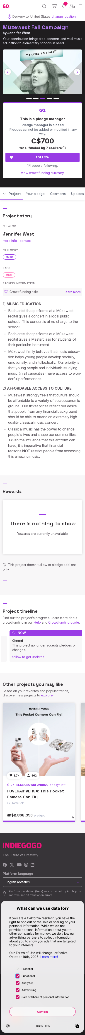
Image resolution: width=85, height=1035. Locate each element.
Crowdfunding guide (63, 622)
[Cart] (54, 6)
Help (37, 622)
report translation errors (36, 895)
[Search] (44, 6)
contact (25, 241)
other (9, 274)
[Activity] (63, 6)
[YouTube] (19, 865)
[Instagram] (26, 865)
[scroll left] (8, 72)
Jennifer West (18, 33)
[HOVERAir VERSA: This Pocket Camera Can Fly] (39, 739)
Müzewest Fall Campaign (36, 27)
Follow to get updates (28, 657)
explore (47, 695)
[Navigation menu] (80, 6)
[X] (12, 865)
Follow (42, 157)
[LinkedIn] (32, 865)
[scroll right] (77, 72)
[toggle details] (74, 819)
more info (10, 241)
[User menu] (72, 6)
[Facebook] (5, 865)
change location (64, 16)
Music (9, 256)
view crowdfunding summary (42, 173)
